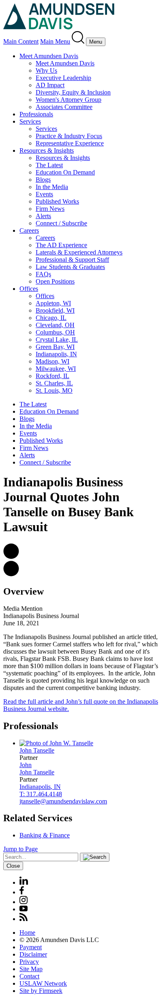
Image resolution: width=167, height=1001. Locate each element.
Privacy (29, 961)
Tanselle (36, 750)
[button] (11, 556)
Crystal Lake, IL (57, 339)
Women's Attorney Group (68, 99)
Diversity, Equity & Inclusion (73, 92)
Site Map (31, 968)
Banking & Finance (44, 835)
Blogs (43, 179)
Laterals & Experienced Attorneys (79, 252)
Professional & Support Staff (72, 259)
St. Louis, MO (54, 390)
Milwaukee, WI (56, 368)
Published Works (57, 201)
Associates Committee (64, 106)
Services (30, 121)
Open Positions (55, 281)
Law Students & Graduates (70, 266)
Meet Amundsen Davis (48, 56)
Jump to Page (20, 848)
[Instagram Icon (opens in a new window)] (23, 901)
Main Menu (55, 41)
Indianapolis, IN (56, 354)
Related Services (37, 818)
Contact (29, 976)
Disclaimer (33, 954)
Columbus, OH (55, 332)
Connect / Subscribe (61, 223)
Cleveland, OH (55, 325)
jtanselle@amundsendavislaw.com (63, 801)
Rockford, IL (52, 375)
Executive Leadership (63, 77)
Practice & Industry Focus (69, 135)
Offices (28, 288)
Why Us (46, 70)
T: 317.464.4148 (40, 794)
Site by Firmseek (40, 990)
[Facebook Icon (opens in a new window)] (21, 892)
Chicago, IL (51, 317)
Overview (23, 591)
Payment (30, 947)
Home (27, 932)
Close (13, 866)
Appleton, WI (53, 303)
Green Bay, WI (55, 346)
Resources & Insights (46, 150)
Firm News (50, 208)
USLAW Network (43, 983)
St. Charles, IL (54, 383)
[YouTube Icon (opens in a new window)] (23, 909)
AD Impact (50, 85)
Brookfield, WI (55, 310)
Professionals (36, 114)
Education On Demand (65, 172)
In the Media (52, 186)
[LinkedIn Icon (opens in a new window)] (23, 882)
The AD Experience (61, 245)
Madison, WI (52, 361)
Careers (29, 230)
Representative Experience (70, 143)
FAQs (43, 274)
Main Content (21, 41)
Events (44, 194)
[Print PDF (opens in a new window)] (11, 574)
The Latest (49, 165)
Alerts (43, 215)
